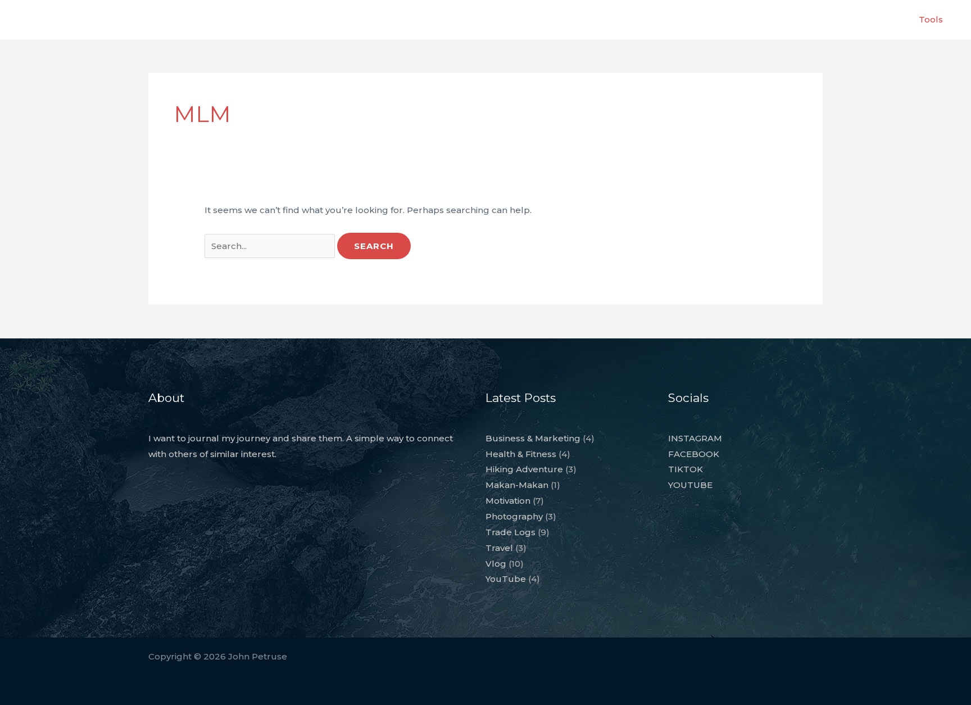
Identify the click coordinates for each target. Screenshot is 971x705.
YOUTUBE (690, 485)
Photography (514, 516)
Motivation (508, 500)
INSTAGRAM (695, 438)
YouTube (506, 578)
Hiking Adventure (524, 469)
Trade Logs (511, 532)
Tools (931, 19)
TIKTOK (685, 469)
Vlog (496, 563)
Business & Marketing (533, 438)
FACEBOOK (693, 454)
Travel (499, 548)
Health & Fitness (521, 454)
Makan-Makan (517, 485)
